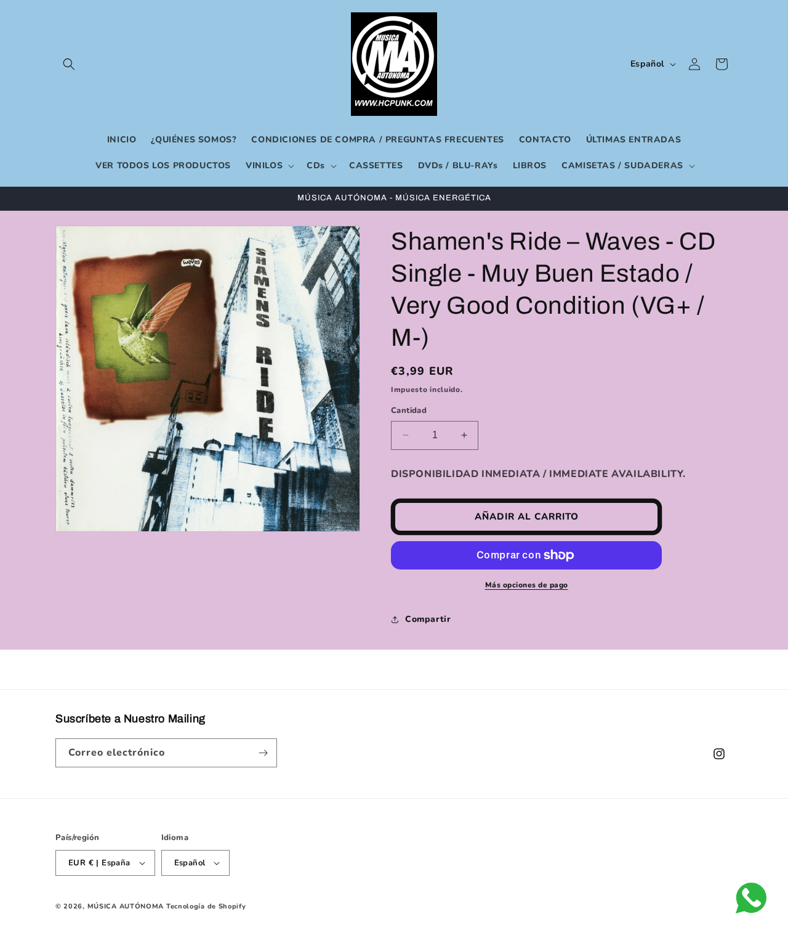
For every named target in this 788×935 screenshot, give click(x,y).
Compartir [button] (428, 619)
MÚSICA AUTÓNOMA (125, 906)
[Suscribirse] (262, 752)
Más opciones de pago (526, 585)
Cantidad (409, 410)
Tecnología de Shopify (206, 906)
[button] (68, 64)
